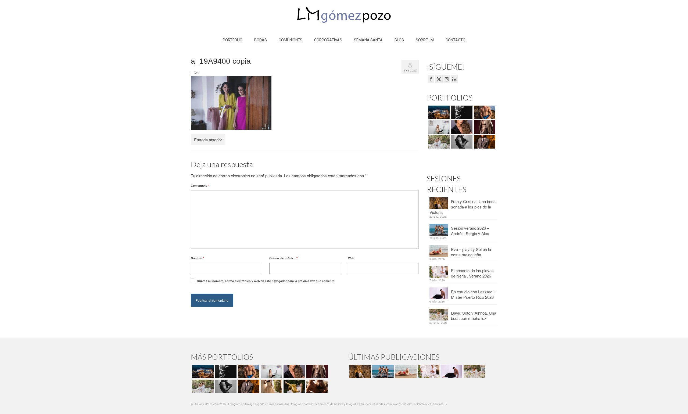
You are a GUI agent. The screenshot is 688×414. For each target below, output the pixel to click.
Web (351, 258)
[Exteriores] (483, 142)
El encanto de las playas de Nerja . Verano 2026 (472, 273)
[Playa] (483, 112)
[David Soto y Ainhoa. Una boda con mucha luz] (473, 371)
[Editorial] (293, 386)
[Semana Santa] (438, 112)
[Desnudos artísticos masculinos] (483, 127)
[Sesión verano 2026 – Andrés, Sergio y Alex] (382, 371)
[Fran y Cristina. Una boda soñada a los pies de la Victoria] (359, 371)
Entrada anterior (208, 139)
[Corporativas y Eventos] (438, 127)
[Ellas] (461, 127)
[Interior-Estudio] (461, 142)
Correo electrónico (283, 258)
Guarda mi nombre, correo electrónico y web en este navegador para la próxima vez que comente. (266, 281)
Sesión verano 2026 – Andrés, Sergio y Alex (470, 230)
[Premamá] (461, 112)
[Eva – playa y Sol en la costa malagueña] (405, 371)
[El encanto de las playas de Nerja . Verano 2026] (428, 371)
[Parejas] (316, 386)
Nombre (197, 258)
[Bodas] (438, 142)
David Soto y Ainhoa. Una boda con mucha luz (473, 315)
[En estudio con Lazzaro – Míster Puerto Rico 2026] (450, 371)
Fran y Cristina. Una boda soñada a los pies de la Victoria (462, 207)
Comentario (200, 185)
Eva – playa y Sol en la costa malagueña (471, 251)
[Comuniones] (270, 386)
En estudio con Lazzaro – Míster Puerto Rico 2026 (473, 294)
